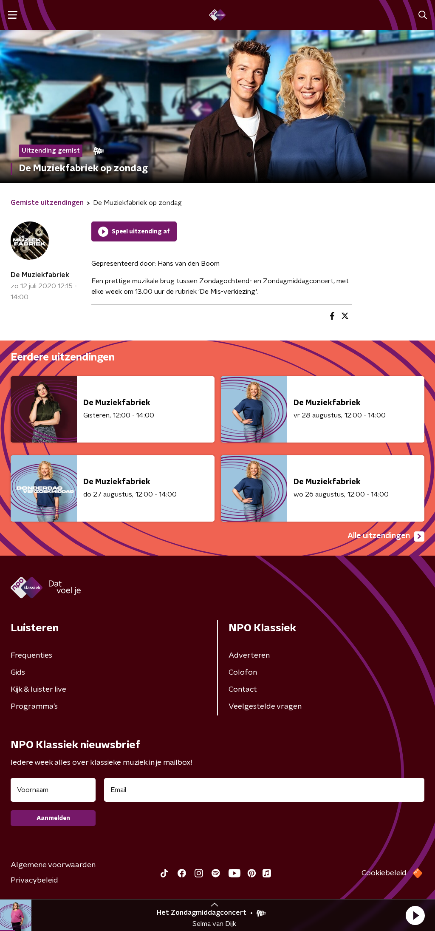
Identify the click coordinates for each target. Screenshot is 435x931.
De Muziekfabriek (40, 275)
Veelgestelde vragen (265, 706)
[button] (415, 915)
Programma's (34, 706)
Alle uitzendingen (378, 536)
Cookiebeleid (384, 873)
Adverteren (249, 655)
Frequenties (31, 655)
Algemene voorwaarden (53, 865)
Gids (18, 672)
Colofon (243, 672)
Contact (243, 689)
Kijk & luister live (38, 689)
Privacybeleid (34, 880)
